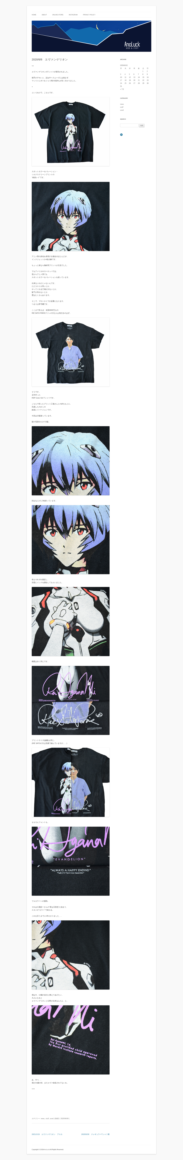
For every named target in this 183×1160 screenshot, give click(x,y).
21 (139, 80)
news (43, 1118)
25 (125, 83)
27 (134, 83)
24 (121, 83)
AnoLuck (47, 1149)
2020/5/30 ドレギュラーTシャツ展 (95, 1134)
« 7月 (122, 89)
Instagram (73, 15)
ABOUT (44, 15)
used (51, 1118)
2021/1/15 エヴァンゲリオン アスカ (47, 1134)
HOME (34, 15)
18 (125, 80)
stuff (47, 1118)
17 (121, 80)
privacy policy (89, 15)
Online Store (57, 15)
